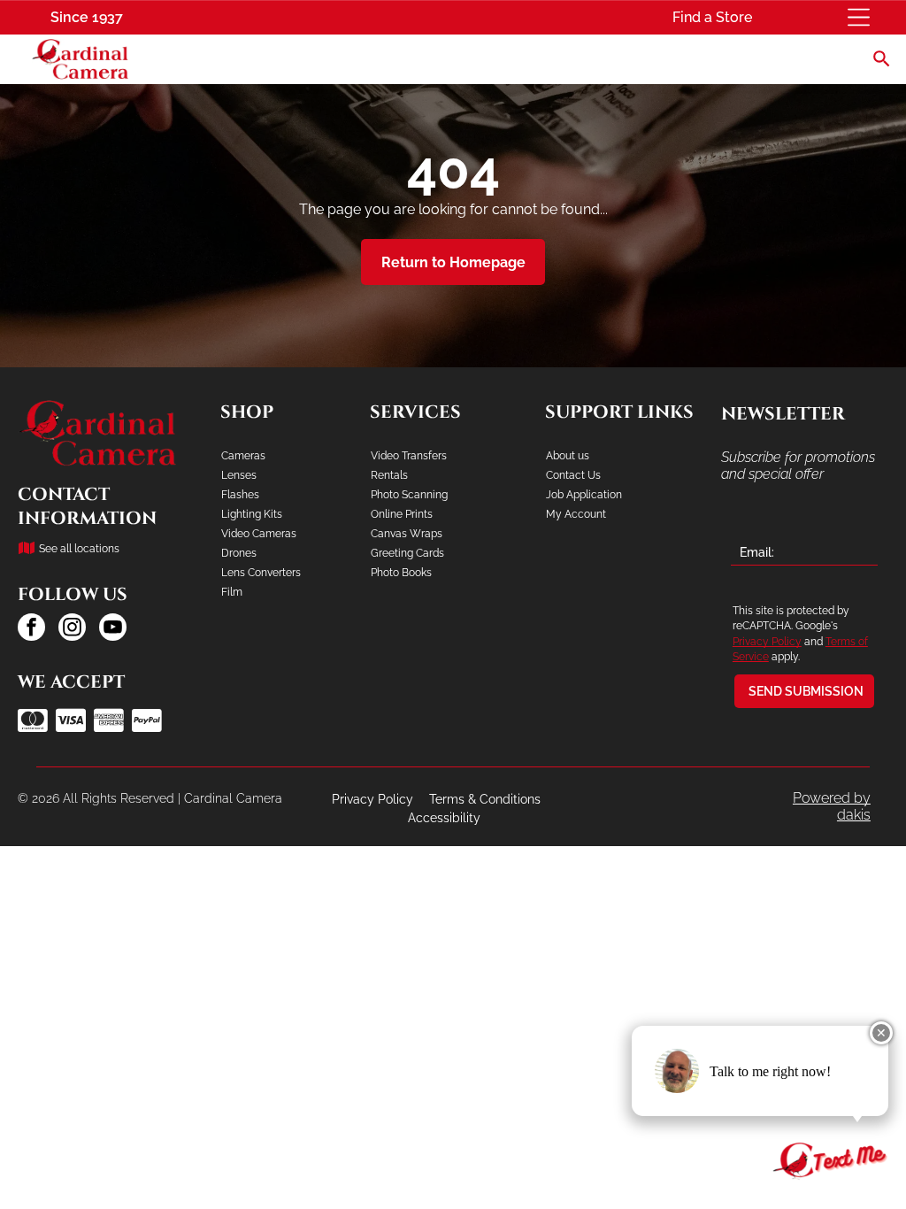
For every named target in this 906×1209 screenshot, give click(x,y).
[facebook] (31, 629)
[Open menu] (859, 17)
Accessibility (444, 818)
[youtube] (113, 629)
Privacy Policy (767, 641)
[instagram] (72, 629)
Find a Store (712, 17)
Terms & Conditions (485, 799)
